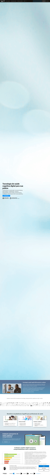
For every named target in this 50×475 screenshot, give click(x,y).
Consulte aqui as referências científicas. (28, 391)
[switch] (21, 473)
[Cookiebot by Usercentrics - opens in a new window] (5, 473)
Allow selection (44, 468)
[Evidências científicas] (25, 406)
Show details (38, 473)
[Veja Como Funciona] (12, 388)
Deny (44, 470)
